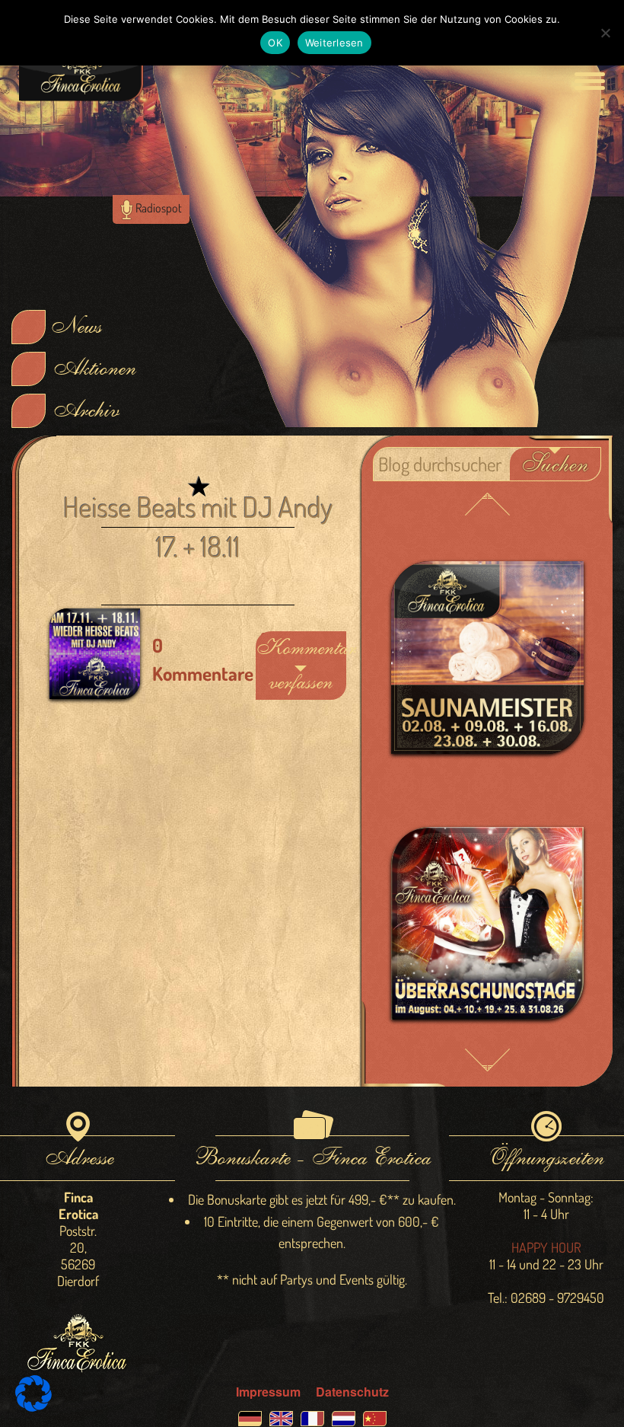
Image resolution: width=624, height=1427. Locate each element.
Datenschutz (352, 1391)
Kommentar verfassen (301, 665)
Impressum (268, 1391)
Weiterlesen (334, 43)
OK (275, 43)
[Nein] (605, 32)
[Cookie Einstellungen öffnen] (33, 1407)
